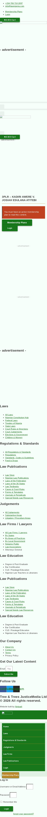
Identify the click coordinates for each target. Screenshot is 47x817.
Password (4, 795)
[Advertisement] (23, 77)
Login (5, 768)
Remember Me (10, 802)
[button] (23, 102)
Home (6, 727)
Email (3, 669)
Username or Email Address (13, 787)
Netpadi (18, 706)
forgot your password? (23, 814)
